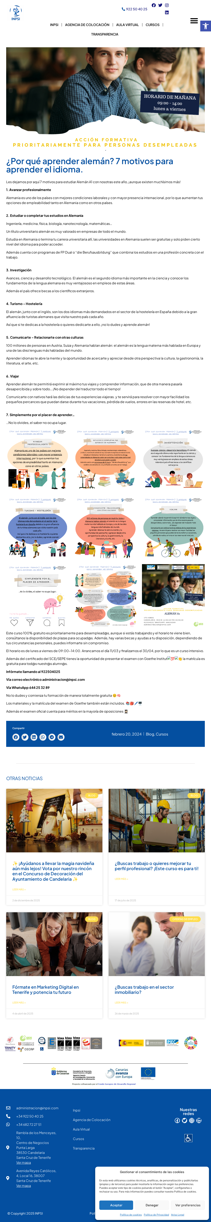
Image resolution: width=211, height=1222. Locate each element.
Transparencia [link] (104, 34)
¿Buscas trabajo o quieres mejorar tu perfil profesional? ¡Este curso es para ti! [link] (157, 865)
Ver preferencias (187, 1205)
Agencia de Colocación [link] (87, 25)
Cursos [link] (152, 25)
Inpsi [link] (54, 25)
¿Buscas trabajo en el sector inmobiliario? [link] (144, 989)
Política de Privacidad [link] (156, 1214)
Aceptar (116, 1205)
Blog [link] (150, 734)
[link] (205, 26)
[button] (194, 20)
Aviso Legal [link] (177, 1214)
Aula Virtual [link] (127, 25)
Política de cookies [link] (131, 1214)
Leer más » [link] (19, 889)
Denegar (152, 1205)
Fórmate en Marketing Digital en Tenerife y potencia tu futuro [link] (45, 989)
